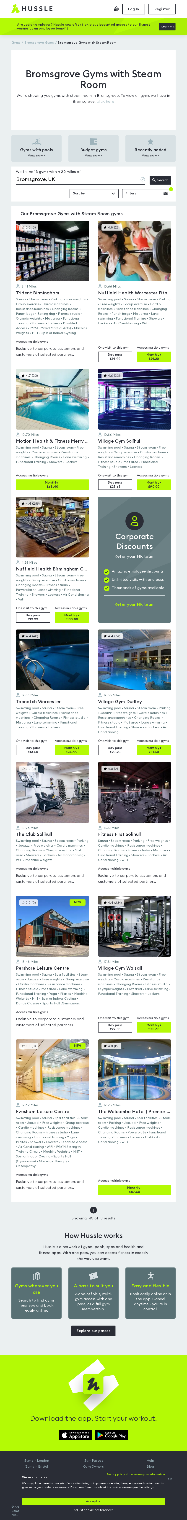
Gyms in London (36, 1460)
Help (150, 1460)
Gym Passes (93, 1460)
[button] (52, 291)
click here (105, 101)
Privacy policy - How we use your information (136, 1474)
